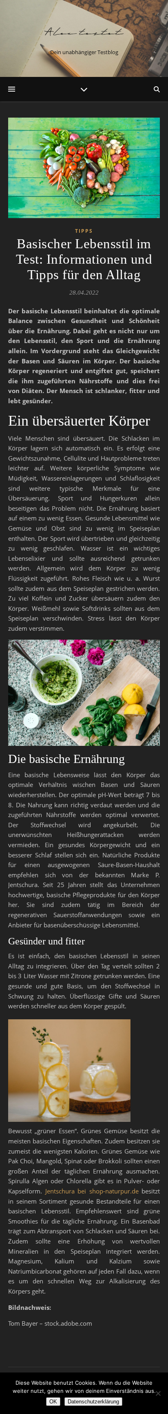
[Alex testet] (84, 31)
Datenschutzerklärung (93, 1402)
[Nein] (158, 1393)
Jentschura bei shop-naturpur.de (92, 1191)
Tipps (84, 230)
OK (53, 1402)
